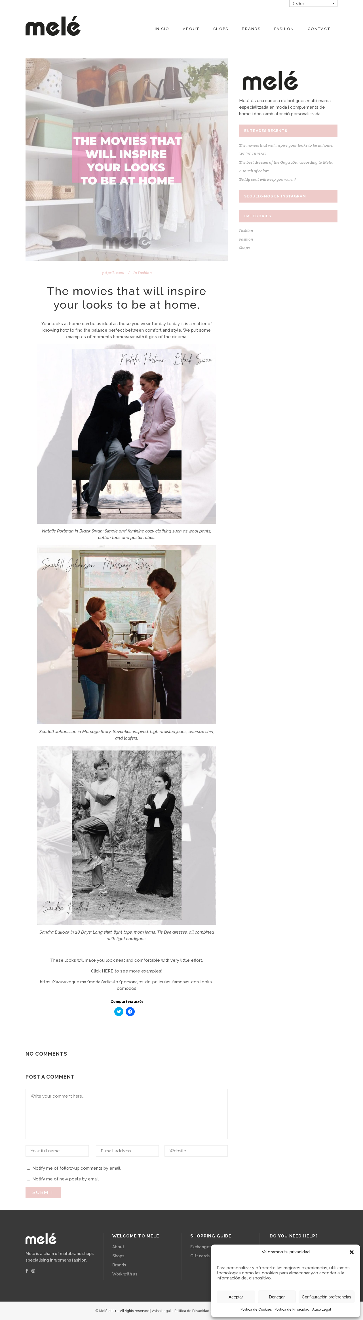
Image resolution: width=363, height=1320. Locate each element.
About (118, 1247)
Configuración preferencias (326, 1296)
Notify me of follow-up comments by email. (76, 1168)
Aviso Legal (321, 1309)
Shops (244, 247)
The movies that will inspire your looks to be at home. (286, 145)
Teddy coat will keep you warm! (267, 179)
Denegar (277, 1296)
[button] (351, 1252)
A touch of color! (254, 170)
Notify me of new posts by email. (66, 1179)
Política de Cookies (256, 1309)
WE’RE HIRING (252, 153)
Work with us (124, 1274)
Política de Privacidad (292, 1309)
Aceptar (236, 1296)
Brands (119, 1265)
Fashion (145, 272)
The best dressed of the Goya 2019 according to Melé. (286, 162)
